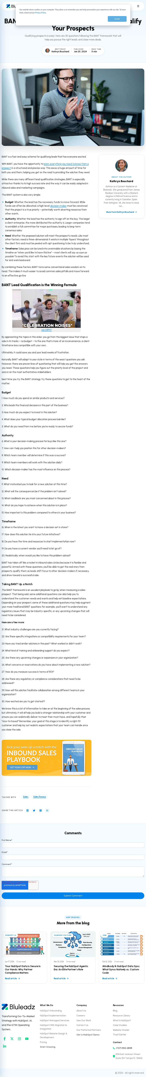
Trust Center (119, 1034)
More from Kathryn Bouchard (120, 212)
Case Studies (120, 1025)
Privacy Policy (40, 13)
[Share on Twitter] (34, 810)
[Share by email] (47, 810)
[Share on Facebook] (40, 810)
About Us (81, 1010)
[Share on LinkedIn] (27, 810)
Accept (117, 19)
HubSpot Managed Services (54, 1020)
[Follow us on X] (12, 1039)
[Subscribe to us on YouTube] (27, 1039)
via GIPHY (46, 329)
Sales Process (39, 796)
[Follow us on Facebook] (4, 1039)
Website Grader (121, 1030)
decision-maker (58, 205)
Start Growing (47, 1046)
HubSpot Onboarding (51, 1010)
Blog (115, 1010)
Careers (80, 1015)
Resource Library (121, 1015)
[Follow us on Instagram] (19, 1039)
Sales (25, 796)
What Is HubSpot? (122, 1020)
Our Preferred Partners (88, 1030)
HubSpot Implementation (53, 1015)
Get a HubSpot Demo (88, 1034)
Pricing (43, 1042)
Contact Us (82, 1025)
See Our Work (83, 1020)
